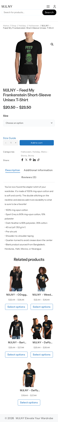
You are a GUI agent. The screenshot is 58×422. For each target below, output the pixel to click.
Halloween (34, 25)
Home (6, 25)
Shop (13, 25)
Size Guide (9, 138)
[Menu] (48, 6)
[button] (52, 44)
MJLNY (7, 6)
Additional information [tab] (38, 170)
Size (5, 115)
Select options (16, 306)
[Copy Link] (38, 160)
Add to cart (37, 143)
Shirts (31, 155)
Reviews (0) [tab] (29, 177)
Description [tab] (12, 170)
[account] (54, 6)
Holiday (22, 25)
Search (49, 12)
